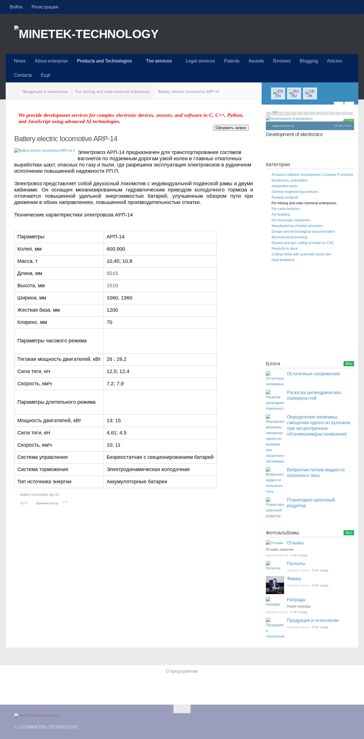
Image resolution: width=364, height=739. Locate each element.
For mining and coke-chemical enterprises (304, 203)
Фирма (294, 578)
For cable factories (286, 209)
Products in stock (285, 249)
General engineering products (295, 192)
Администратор (47, 503)
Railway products (285, 197)
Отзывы (295, 542)
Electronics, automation (290, 180)
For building (281, 215)
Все (349, 364)
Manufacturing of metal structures (297, 226)
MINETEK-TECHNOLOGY (53, 727)
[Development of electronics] (310, 119)
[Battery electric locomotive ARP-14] (44, 150)
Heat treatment (283, 260)
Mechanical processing (289, 237)
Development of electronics (294, 134)
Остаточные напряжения (313, 373)
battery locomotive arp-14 (39, 495)
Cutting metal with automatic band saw (301, 254)
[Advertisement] (308, 312)
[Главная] (10, 91)
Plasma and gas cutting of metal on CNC (303, 243)
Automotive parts (284, 186)
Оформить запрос (231, 128)
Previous (339, 107)
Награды (296, 599)
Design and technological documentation (303, 232)
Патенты (296, 563)
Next (349, 107)
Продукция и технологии (313, 620)
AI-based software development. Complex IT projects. (313, 175)
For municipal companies (291, 220)
